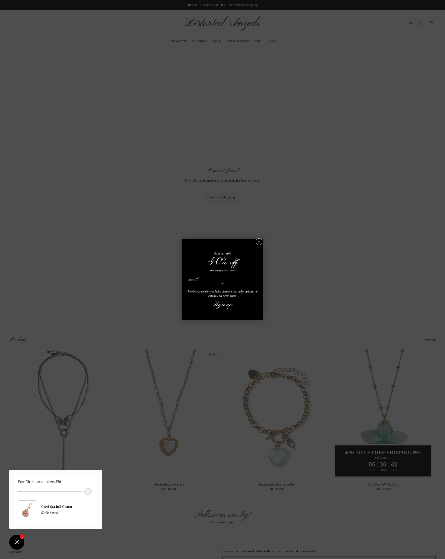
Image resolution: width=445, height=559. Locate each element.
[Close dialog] (259, 242)
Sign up (222, 304)
